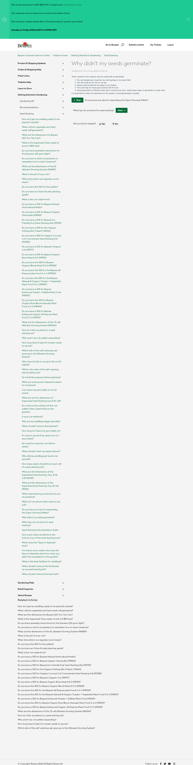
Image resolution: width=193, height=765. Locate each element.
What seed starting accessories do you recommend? (41, 495)
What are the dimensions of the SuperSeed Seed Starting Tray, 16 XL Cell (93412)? (40, 474)
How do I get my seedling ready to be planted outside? (41, 121)
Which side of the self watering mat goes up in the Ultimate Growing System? (39, 353)
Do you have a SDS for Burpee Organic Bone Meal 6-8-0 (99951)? (41, 256)
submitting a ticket (72, 4)
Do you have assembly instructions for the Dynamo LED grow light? (41, 152)
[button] (122, 44)
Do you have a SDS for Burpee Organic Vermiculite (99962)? (41, 213)
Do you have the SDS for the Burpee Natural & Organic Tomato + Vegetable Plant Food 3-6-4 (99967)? (41, 281)
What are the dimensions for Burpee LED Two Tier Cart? (40, 136)
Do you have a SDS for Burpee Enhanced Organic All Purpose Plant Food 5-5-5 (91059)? (40, 314)
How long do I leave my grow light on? (41, 430)
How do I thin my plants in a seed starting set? (38, 331)
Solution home (60, 55)
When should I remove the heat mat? (40, 574)
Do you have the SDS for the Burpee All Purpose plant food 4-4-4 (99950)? (41, 272)
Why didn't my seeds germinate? (38, 517)
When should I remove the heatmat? (40, 426)
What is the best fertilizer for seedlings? (41, 561)
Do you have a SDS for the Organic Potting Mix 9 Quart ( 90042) (39, 229)
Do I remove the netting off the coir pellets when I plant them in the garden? (39, 408)
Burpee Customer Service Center (34, 55)
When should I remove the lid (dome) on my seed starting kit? (40, 568)
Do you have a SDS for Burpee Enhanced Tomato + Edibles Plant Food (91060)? (41, 292)
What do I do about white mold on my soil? (41, 503)
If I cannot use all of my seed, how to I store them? (40, 437)
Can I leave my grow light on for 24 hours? (39, 391)
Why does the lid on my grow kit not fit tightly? (41, 363)
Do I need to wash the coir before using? (38, 445)
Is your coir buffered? (32, 416)
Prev (79, 100)
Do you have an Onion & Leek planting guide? (41, 193)
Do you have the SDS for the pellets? (40, 186)
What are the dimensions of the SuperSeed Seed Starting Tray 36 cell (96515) (40, 485)
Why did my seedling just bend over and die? (40, 457)
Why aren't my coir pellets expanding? (41, 337)
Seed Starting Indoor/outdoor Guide (40, 529)
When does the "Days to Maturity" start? (39, 544)
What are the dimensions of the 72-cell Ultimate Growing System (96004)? (41, 324)
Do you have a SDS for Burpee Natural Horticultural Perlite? (40, 206)
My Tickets (155, 44)
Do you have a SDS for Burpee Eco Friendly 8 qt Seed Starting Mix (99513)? (41, 221)
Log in (171, 44)
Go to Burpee (112, 44)
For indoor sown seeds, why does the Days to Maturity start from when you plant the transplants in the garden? (40, 553)
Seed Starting (111, 55)
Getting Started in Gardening (86, 55)
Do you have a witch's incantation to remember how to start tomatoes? (40, 160)
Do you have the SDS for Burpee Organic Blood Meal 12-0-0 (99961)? (39, 264)
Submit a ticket (136, 44)
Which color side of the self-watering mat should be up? (40, 371)
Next (120, 110)
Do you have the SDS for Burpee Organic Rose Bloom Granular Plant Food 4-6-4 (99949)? (39, 303)
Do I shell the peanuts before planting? (41, 377)
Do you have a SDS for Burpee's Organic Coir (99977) (41, 248)
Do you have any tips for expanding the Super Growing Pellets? (40, 511)
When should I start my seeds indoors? (41, 451)
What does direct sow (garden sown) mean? (40, 180)
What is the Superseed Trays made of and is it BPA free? (40, 144)
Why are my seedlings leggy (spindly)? (41, 421)
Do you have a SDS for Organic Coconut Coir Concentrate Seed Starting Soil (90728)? (41, 238)
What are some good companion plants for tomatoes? (42, 383)
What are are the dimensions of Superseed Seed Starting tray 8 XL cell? (41, 399)
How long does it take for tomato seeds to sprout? (42, 344)
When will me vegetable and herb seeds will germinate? (39, 128)
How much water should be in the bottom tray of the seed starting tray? (41, 536)
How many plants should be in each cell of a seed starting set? (41, 465)
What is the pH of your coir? (36, 174)
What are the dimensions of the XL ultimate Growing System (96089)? (39, 168)
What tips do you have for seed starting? (37, 524)
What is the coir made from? (36, 199)
